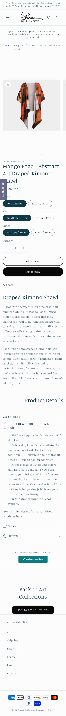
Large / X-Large (45, 217)
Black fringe (43, 232)
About (10, 631)
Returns (12, 648)
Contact (11, 656)
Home (6, 45)
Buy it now (33, 271)
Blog (9, 664)
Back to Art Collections (33, 610)
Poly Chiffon (15, 203)
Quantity (7, 240)
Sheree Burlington (27, 710)
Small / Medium (17, 217)
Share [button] (9, 284)
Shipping (12, 640)
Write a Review (37, 560)
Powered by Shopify (45, 710)
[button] (7, 17)
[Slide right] (41, 154)
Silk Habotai (40, 203)
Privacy (11, 673)
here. (19, 516)
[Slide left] (25, 154)
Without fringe (16, 232)
